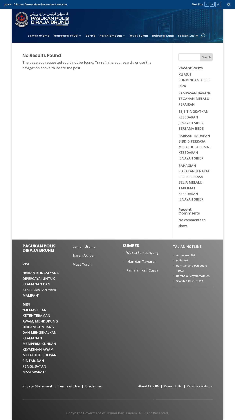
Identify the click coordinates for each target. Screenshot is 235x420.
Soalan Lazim (188, 36)
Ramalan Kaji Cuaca (142, 270)
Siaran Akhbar (84, 255)
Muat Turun (139, 36)
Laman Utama (39, 36)
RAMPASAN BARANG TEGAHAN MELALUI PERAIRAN (195, 99)
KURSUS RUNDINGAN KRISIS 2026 (194, 80)
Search (206, 57)
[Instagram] (228, 4)
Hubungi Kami (163, 36)
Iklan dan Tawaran (141, 261)
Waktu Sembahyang (142, 252)
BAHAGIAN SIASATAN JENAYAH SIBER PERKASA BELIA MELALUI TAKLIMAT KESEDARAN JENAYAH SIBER (194, 182)
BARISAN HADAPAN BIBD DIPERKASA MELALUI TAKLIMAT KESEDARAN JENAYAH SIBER (194, 147)
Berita (90, 36)
